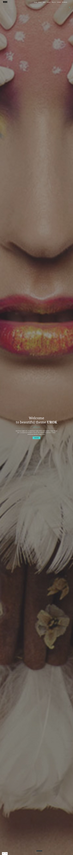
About (39, 2)
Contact (59, 2)
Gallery (48, 2)
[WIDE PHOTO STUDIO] (5, 2)
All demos (64, 2)
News (44, 2)
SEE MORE (36, 437)
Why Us (54, 2)
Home (35, 2)
